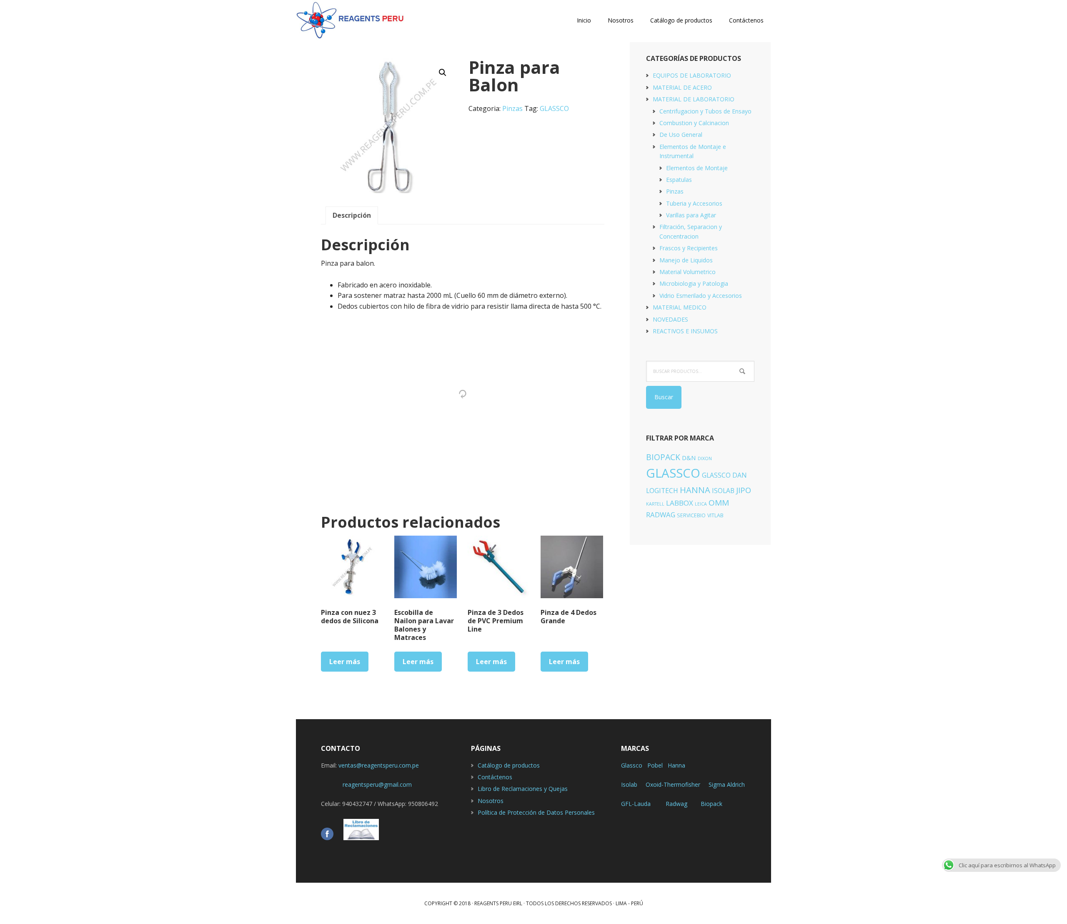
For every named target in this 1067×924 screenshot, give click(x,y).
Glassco (631, 765)
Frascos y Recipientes (688, 248)
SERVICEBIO (691, 515)
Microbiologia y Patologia (693, 283)
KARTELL (655, 504)
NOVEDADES (670, 319)
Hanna (676, 765)
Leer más (344, 661)
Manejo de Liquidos (686, 260)
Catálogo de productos (509, 765)
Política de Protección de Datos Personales (536, 812)
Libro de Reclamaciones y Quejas (523, 789)
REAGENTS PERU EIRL (350, 21)
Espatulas (679, 180)
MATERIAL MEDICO (679, 307)
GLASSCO (554, 108)
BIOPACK (663, 457)
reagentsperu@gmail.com (366, 784)
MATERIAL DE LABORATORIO (693, 99)
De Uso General (680, 134)
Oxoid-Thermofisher (673, 784)
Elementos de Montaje (697, 168)
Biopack (711, 804)
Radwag (676, 804)
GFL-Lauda (636, 804)
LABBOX (679, 503)
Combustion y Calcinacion (694, 123)
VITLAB (715, 515)
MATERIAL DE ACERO (682, 87)
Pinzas (512, 108)
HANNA (695, 490)
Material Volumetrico (687, 272)
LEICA (701, 504)
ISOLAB (723, 490)
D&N (689, 457)
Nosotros (490, 801)
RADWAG (660, 514)
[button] (442, 72)
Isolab (629, 784)
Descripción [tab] (352, 215)
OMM (719, 502)
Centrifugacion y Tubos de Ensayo (705, 111)
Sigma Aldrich (727, 784)
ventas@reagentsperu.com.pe (378, 765)
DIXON (705, 458)
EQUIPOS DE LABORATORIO (692, 75)
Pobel (655, 765)
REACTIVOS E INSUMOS (685, 331)
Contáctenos (495, 777)
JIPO (743, 490)
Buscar (663, 397)
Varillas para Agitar (691, 215)
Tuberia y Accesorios (694, 203)
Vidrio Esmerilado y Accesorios (700, 296)
